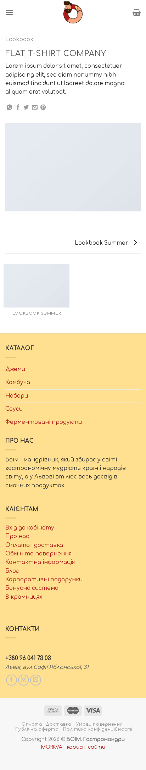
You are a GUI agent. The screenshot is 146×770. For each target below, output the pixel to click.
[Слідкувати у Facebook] (11, 680)
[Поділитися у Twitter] (26, 108)
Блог (12, 571)
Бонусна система (31, 588)
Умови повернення (99, 724)
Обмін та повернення (38, 554)
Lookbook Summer (102, 243)
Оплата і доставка (34, 545)
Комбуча (17, 383)
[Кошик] (137, 12)
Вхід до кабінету (29, 528)
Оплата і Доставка (47, 724)
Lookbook (19, 40)
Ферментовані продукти (43, 422)
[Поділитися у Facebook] (18, 108)
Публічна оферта (37, 729)
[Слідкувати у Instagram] (23, 680)
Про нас (17, 536)
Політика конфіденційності (98, 729)
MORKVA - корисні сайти (73, 747)
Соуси (14, 409)
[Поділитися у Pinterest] (43, 108)
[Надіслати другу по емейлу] (35, 108)
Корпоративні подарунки (44, 580)
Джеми (15, 369)
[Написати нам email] (35, 680)
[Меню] (9, 12)
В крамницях (23, 597)
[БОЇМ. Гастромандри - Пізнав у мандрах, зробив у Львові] (73, 12)
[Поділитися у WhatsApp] (9, 108)
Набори (16, 396)
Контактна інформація (40, 562)
